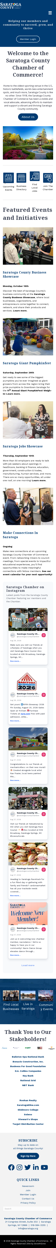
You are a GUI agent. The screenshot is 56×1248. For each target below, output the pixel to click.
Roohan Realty (28, 1100)
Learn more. (20, 310)
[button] (27, 636)
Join (28, 1190)
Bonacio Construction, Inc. (28, 1061)
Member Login (28, 1194)
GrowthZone (40, 1244)
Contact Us (28, 1198)
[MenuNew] (50, 12)
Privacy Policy (28, 1202)
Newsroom (28, 1186)
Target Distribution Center (28, 1124)
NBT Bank (28, 1085)
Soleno (28, 1114)
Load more (28, 965)
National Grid (28, 1080)
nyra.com (25, 714)
